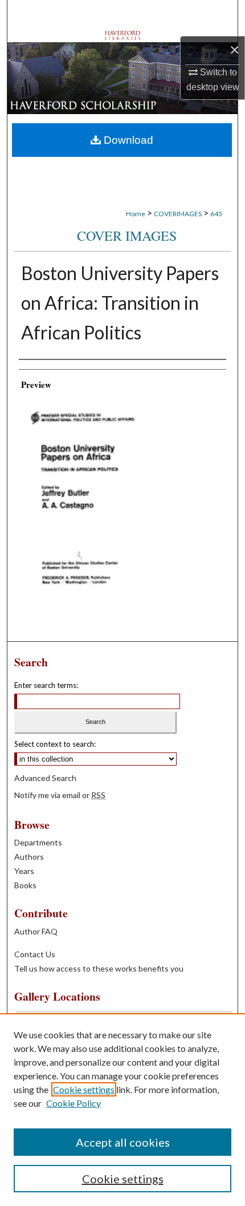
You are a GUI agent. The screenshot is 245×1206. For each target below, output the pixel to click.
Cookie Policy (73, 1103)
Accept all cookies (123, 1142)
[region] (122, 1109)
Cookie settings (84, 1089)
